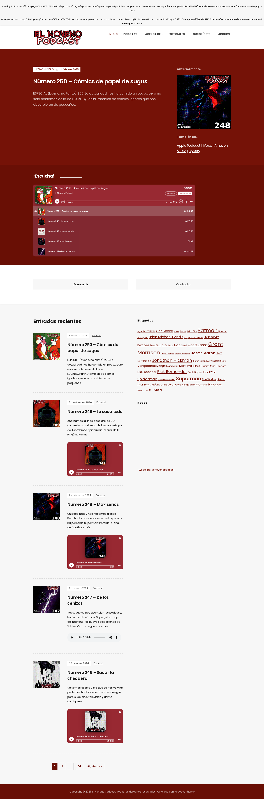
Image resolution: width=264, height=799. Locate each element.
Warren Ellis (203, 384)
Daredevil (143, 345)
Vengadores (189, 384)
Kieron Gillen (199, 361)
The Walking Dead (213, 379)
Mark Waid (186, 366)
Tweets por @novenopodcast (156, 470)
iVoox (207, 145)
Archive (224, 34)
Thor (140, 384)
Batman (208, 330)
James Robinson (182, 353)
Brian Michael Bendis (166, 337)
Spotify (194, 151)
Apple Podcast (188, 145)
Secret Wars (209, 372)
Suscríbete (201, 34)
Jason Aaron (203, 353)
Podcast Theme (185, 791)
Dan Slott (211, 337)
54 (79, 766)
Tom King (149, 384)
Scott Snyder (195, 372)
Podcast (130, 34)
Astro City (192, 331)
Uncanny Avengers (168, 384)
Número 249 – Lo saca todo (94, 411)
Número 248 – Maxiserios (93, 504)
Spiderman (147, 379)
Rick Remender (172, 371)
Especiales (177, 34)
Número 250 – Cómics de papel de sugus (90, 81)
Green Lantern (167, 353)
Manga (161, 366)
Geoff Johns (198, 345)
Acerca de (153, 34)
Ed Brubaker (167, 345)
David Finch (155, 345)
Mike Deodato (218, 366)
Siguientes (94, 766)
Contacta (183, 284)
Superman (188, 378)
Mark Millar (172, 366)
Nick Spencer (146, 372)
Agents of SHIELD (146, 331)
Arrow (183, 331)
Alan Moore (164, 331)
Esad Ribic (180, 345)
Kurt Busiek (213, 361)
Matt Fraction (202, 366)
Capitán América (193, 337)
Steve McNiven (166, 379)
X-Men (155, 390)
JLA (149, 361)
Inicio (113, 34)
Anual (176, 331)
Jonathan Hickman (172, 360)
